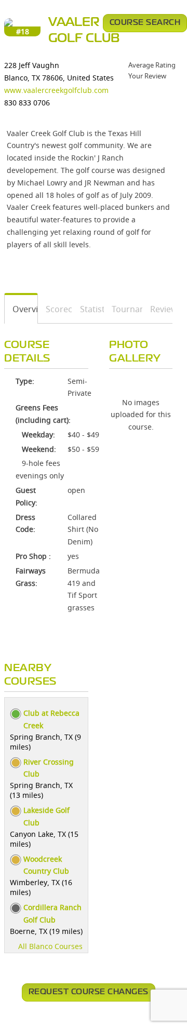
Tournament (123, 309)
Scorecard (55, 309)
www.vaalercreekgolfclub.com (56, 90)
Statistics (88, 309)
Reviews (157, 309)
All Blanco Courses (50, 946)
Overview (21, 309)
